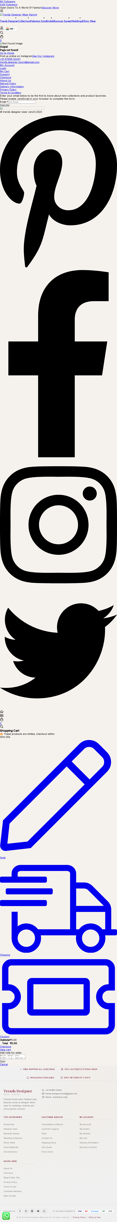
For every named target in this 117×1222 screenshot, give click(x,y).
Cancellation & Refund (52, 1124)
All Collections (10, 1152)
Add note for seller (11, 1052)
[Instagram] (58, 590)
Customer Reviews (12, 1191)
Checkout (5, 1046)
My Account (85, 1124)
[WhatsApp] (44, 1211)
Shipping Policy (49, 1142)
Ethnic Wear (9, 1142)
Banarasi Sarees (12, 1133)
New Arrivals (10, 1196)
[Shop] (58, 716)
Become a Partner (88, 1147)
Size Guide (47, 1147)
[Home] (58, 712)
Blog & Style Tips (12, 1177)
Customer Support (50, 1129)
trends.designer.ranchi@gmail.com (61, 1093)
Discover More (50, 7)
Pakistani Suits (10, 1129)
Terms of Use (10, 1186)
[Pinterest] (58, 268)
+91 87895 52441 (53, 1090)
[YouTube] (38, 1211)
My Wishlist (85, 1133)
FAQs (44, 1133)
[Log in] (2, 28)
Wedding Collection (13, 1138)
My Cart (83, 1138)
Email (4, 101)
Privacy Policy (10, 1182)
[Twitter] (58, 708)
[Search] (58, 33)
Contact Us (47, 1138)
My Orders (85, 1129)
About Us (8, 1168)
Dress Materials (11, 1147)
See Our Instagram (43, 56)
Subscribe (4, 105)
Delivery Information (89, 1142)
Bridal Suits (9, 1124)
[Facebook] (58, 456)
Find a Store (47, 1152)
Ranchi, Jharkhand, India (56, 1097)
